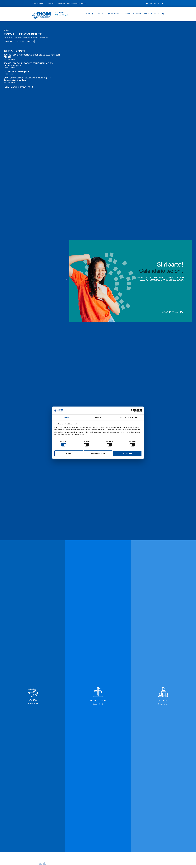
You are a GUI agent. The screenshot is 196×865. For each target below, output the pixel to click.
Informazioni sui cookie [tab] (128, 417)
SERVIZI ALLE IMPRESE (133, 14)
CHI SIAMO (89, 14)
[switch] (86, 444)
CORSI (100, 14)
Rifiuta (68, 453)
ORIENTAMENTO (114, 14)
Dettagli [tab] (98, 417)
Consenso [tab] (67, 417)
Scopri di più (33, 703)
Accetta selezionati (98, 453)
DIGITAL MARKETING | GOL (16, 71)
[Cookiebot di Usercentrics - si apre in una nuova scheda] (133, 410)
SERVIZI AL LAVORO (151, 14)
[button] (66, 279)
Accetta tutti (127, 453)
